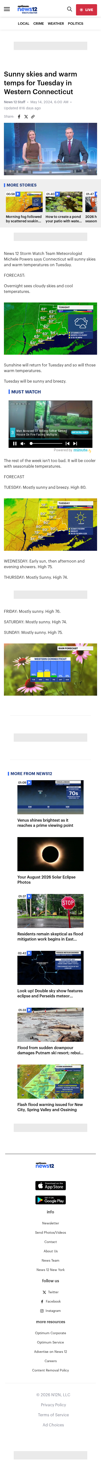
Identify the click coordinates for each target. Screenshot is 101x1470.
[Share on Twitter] (26, 117)
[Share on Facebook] (19, 117)
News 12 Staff (14, 102)
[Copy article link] (33, 117)
